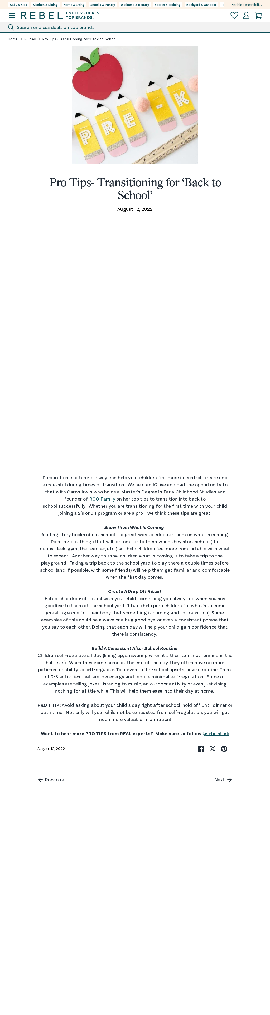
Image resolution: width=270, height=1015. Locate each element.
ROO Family (102, 499)
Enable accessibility (247, 4)
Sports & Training (168, 4)
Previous (54, 779)
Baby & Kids (18, 4)
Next (220, 779)
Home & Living (74, 4)
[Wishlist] (234, 15)
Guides (30, 39)
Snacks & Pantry (102, 4)
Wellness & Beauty (135, 4)
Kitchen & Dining (45, 4)
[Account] (246, 15)
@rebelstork (216, 733)
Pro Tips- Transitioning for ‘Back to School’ (80, 39)
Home (13, 39)
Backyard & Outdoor (201, 4)
